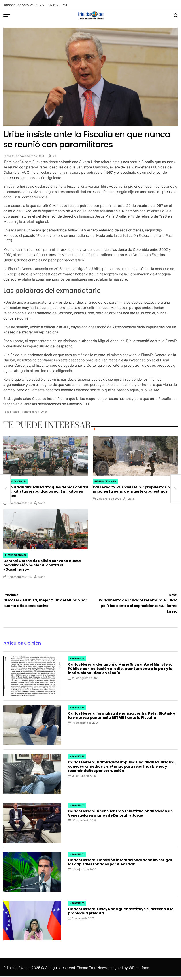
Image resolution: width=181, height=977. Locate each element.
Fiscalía (15, 411)
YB (54, 156)
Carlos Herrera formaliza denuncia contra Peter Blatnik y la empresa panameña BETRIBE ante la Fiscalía (121, 715)
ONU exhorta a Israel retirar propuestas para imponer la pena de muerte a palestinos (135, 489)
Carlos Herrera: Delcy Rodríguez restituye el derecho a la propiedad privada (121, 911)
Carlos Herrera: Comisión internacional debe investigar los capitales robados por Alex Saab (120, 862)
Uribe (44, 411)
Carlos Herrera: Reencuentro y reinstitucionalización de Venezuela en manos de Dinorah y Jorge (120, 813)
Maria (41, 503)
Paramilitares (30, 411)
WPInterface (139, 967)
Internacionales (16, 481)
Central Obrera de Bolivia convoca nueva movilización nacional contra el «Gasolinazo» (42, 565)
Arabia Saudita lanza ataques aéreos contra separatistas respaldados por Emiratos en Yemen (45, 491)
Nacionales (77, 658)
